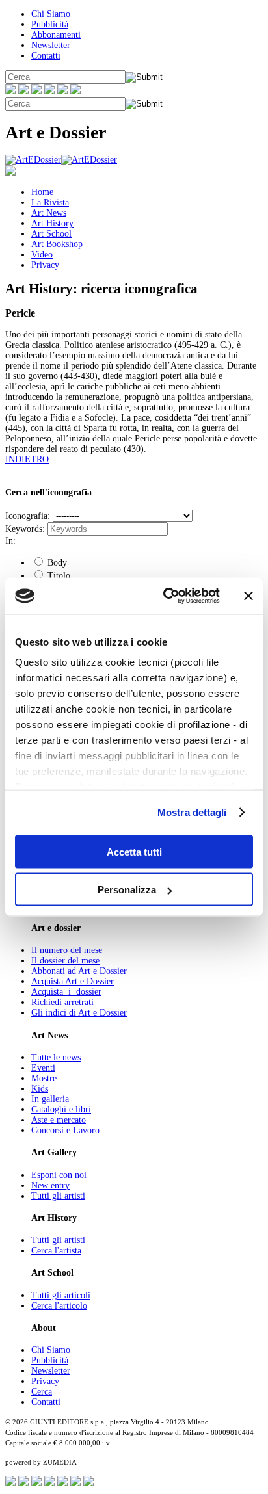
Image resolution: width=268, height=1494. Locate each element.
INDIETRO (27, 459)
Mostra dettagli (192, 812)
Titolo (57, 576)
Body (56, 563)
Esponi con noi (59, 1175)
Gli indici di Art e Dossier (79, 1012)
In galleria (50, 1099)
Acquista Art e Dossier (72, 981)
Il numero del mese (66, 950)
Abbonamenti (56, 35)
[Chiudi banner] (248, 595)
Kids (39, 1089)
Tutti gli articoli (60, 1295)
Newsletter (50, 45)
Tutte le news (56, 1057)
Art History (52, 223)
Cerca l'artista (56, 1250)
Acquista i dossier (66, 992)
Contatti (45, 55)
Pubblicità (49, 24)
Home (42, 192)
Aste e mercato (58, 1120)
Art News (48, 213)
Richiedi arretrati (62, 1002)
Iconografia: (27, 516)
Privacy (45, 265)
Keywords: (25, 529)
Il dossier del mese (65, 960)
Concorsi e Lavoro (65, 1130)
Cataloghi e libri (61, 1109)
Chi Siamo (50, 14)
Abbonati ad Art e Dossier (79, 971)
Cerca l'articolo (59, 1306)
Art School (51, 234)
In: (10, 540)
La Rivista (50, 202)
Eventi (43, 1068)
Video (42, 254)
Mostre (44, 1078)
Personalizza (127, 889)
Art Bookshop (57, 244)
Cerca (41, 1391)
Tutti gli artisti (58, 1196)
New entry (50, 1185)
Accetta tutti (134, 851)
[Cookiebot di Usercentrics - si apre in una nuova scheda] (166, 596)
